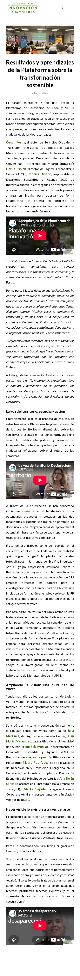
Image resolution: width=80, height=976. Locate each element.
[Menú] (68, 8)
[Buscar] (59, 8)
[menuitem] (59, 8)
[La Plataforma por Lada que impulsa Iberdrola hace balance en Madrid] (40, 40)
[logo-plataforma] (33, 8)
